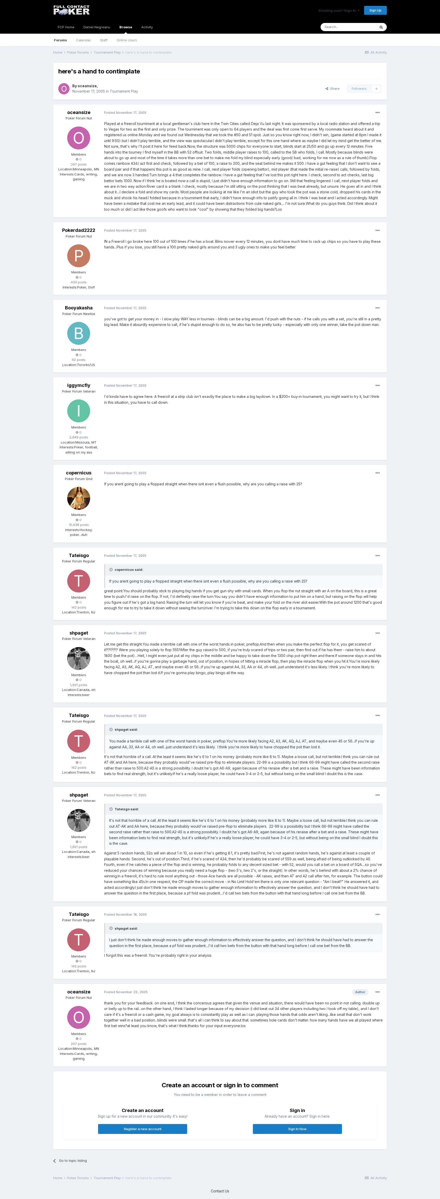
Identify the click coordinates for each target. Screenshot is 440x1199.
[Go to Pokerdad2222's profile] (78, 255)
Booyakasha (79, 307)
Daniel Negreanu (97, 27)
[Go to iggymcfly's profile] (78, 410)
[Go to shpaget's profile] (78, 658)
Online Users (127, 40)
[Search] (381, 27)
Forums (60, 40)
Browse (125, 27)
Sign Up (375, 10)
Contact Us (220, 1191)
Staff (103, 40)
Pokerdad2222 (78, 230)
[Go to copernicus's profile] (78, 498)
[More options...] (378, 113)
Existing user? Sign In (338, 10)
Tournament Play (124, 91)
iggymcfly (78, 385)
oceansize (87, 86)
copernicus (78, 472)
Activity (147, 27)
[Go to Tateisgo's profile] (78, 581)
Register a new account (142, 1129)
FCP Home (66, 27)
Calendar (83, 40)
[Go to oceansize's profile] (64, 88)
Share (334, 88)
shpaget (79, 633)
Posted (125, 112)
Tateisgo (79, 555)
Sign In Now (297, 1129)
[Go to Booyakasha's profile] (78, 333)
